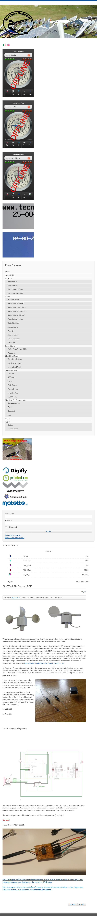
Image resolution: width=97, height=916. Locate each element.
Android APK (10, 275)
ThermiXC (11, 373)
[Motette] (15, 506)
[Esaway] (15, 481)
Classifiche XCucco (15, 359)
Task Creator (12, 385)
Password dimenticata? (13, 535)
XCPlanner (12, 377)
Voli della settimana (15, 363)
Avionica (8, 419)
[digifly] (15, 473)
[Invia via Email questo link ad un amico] (85, 592)
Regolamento (12, 281)
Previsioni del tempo (15, 319)
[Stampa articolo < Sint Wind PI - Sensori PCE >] (82, 592)
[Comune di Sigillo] (15, 498)
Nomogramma (13, 327)
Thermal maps (13, 389)
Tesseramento (13, 429)
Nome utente (10, 514)
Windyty (11, 331)
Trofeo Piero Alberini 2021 (17, 349)
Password (8, 520)
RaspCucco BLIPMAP (16, 303)
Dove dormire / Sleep (15, 289)
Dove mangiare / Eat (15, 293)
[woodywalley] (15, 492)
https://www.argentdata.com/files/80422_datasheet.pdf (44, 663)
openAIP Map (13, 393)
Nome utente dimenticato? (14, 538)
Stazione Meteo (13, 299)
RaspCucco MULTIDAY (16, 315)
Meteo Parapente (14, 339)
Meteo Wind (12, 343)
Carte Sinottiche (13, 323)
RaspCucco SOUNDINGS (17, 311)
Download (11, 411)
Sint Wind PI (16, 597)
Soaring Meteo (13, 335)
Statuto (10, 425)
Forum (10, 407)
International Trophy (15, 367)
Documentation (14, 403)
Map (9, 415)
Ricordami (13, 527)
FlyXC (10, 381)
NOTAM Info (12, 397)
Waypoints (11, 353)
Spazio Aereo (12, 285)
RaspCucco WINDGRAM (17, 307)
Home (7, 271)
